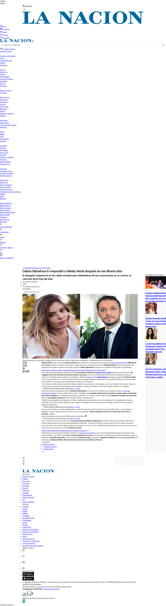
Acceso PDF (4, 180)
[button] (83, 149)
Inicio (4, 26)
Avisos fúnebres (6, 185)
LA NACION (26, 268)
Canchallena (4, 139)
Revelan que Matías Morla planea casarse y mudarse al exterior (65, 431)
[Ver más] (43, 451)
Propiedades (4, 77)
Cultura (2, 104)
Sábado (2, 194)
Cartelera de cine (6, 171)
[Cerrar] (33, 41)
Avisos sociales (5, 187)
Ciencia (2, 111)
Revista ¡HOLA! (5, 206)
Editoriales (4, 120)
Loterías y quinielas (7, 157)
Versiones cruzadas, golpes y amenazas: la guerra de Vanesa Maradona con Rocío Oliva (73, 370)
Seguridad (3, 100)
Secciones (6, 29)
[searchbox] (82, 45)
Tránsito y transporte (7, 56)
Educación (3, 102)
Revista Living (5, 210)
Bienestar (3, 109)
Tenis (2, 137)
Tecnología (4, 150)
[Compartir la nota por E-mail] (28, 371)
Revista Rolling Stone (7, 212)
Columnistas (4, 123)
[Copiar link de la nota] (23, 368)
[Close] (23, 458)
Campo (2, 74)
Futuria (2, 70)
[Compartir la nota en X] (26, 371)
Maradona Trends (48, 444)
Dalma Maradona (50, 447)
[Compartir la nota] (23, 365)
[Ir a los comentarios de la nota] (26, 363)
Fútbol (2, 132)
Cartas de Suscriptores (8, 125)
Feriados (3, 155)
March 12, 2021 (74, 389)
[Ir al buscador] (24, 9)
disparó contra (97, 377)
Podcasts (3, 160)
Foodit (4, 32)
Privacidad (55, 589)
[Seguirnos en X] (23, 557)
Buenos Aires (5, 97)
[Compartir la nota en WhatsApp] (26, 365)
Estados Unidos (5, 90)
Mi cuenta (6, 38)
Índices (2, 84)
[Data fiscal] (23, 602)
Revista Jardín (5, 215)
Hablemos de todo (6, 113)
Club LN (5, 35)
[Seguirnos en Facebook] (23, 551)
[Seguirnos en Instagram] (23, 563)
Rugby (2, 134)
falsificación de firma (87, 433)
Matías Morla (49, 449)
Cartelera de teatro (7, 173)
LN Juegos (3, 146)
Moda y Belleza (5, 162)
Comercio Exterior (6, 79)
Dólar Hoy (3, 72)
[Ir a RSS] (23, 569)
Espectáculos (36, 268)
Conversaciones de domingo (10, 192)
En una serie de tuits (117, 363)
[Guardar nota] (23, 363)
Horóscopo (4, 153)
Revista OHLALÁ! (6, 203)
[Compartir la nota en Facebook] (23, 371)
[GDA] (28, 596)
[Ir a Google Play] (28, 575)
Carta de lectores (6, 189)
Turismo (3, 148)
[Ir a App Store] (28, 580)
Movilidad (3, 81)
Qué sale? (3, 169)
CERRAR (2, 1)
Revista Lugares (5, 208)
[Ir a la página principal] (83, 23)
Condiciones (47, 589)
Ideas (2, 196)
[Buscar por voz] (163, 45)
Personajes (46, 268)
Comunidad (4, 107)
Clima (2, 58)
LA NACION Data (6, 61)
